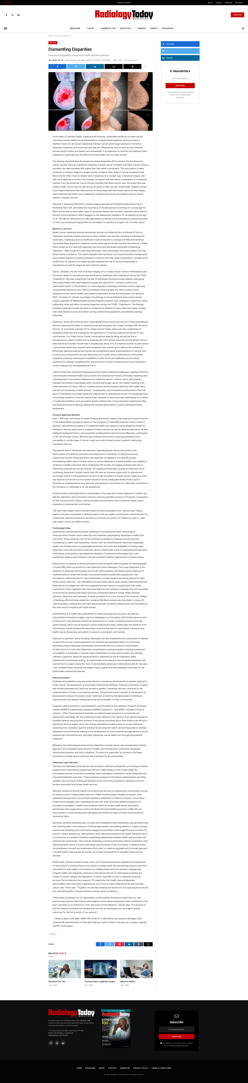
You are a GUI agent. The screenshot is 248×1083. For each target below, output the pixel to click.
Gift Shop (238, 3)
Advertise (228, 3)
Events (154, 28)
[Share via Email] (114, 66)
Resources (167, 28)
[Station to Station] (136, 969)
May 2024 (52, 43)
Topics (90, 28)
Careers (141, 28)
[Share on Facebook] (57, 66)
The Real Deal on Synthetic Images (99, 981)
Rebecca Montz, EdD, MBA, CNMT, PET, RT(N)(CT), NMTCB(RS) (88, 60)
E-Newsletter (108, 28)
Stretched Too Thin (56, 981)
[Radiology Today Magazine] (124, 15)
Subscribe (237, 15)
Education (125, 28)
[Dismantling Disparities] (100, 101)
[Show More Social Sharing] (144, 66)
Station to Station (127, 981)
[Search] (242, 28)
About (210, 3)
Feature (53, 934)
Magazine (75, 28)
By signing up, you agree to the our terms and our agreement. (181, 95)
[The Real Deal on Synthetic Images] (100, 969)
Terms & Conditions (161, 1068)
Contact (219, 3)
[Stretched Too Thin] (64, 969)
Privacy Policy (186, 95)
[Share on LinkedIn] (95, 66)
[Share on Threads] (132, 66)
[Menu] (5, 28)
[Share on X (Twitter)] (76, 66)
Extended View (23, 3)
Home (50, 36)
